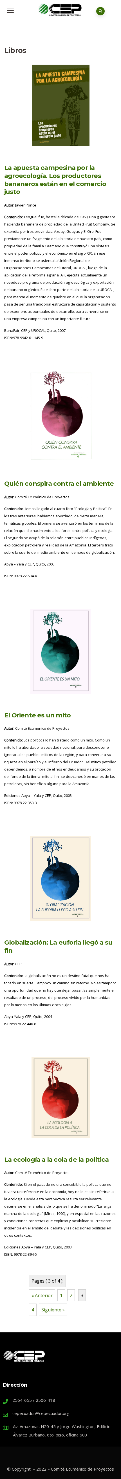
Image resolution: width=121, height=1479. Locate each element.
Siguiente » (53, 1310)
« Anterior (42, 1295)
